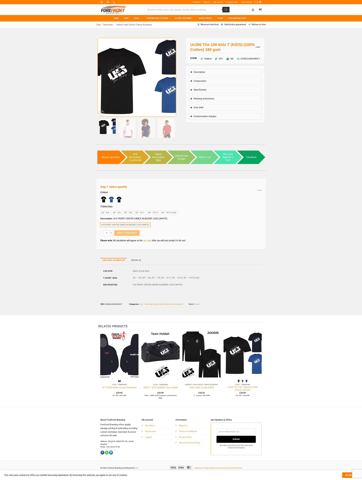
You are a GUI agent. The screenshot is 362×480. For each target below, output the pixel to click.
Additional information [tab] (114, 260)
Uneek (196, 304)
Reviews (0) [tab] (136, 260)
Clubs (220, 18)
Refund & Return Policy (189, 443)
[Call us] (257, 2)
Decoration (106, 219)
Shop (126, 18)
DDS (136, 468)
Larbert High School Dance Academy (134, 24)
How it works (218, 2)
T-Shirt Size (106, 206)
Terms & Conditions (188, 431)
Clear (259, 190)
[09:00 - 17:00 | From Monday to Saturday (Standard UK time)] (108, 2)
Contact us (196, 2)
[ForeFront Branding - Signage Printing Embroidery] (114, 9)
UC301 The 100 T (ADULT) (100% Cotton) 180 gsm (243, 388)
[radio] (103, 199)
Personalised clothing (157, 18)
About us (206, 2)
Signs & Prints (205, 18)
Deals (136, 18)
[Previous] (102, 77)
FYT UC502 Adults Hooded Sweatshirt (119, 387)
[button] (253, 10)
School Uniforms (183, 18)
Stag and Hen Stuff (237, 18)
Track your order (232, 2)
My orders (149, 425)
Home (116, 18)
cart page (147, 240)
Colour (104, 192)
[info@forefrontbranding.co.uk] (101, 2)
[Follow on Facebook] (255, 2)
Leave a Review (246, 2)
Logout (148, 437)
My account (150, 431)
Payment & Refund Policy (232, 468)
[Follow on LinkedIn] (260, 2)
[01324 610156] (114, 2)
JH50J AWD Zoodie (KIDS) (201, 387)
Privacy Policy (185, 437)
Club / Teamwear (104, 24)
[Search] (226, 9)
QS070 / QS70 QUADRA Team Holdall (160, 387)
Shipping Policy (200, 468)
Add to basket (127, 233)
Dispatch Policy (214, 468)
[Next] (170, 77)
